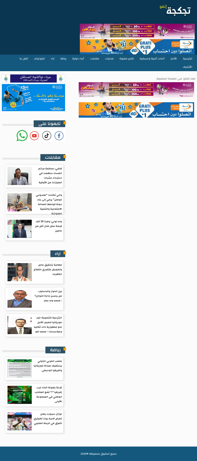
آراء (52, 58)
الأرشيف (187, 66)
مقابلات (94, 58)
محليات (109, 58)
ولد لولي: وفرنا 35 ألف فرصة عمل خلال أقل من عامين (48, 226)
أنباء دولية (78, 58)
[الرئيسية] (158, 11)
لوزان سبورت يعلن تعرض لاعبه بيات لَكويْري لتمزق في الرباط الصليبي (48, 419)
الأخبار (173, 58)
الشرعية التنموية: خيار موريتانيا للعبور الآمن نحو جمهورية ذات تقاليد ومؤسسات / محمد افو (48, 324)
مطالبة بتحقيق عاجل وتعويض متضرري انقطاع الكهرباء (48, 269)
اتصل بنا (23, 58)
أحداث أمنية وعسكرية (152, 58)
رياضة (63, 58)
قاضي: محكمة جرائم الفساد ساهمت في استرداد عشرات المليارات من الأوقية (50, 175)
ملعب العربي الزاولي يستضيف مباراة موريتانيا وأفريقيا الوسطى (48, 366)
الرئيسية (187, 58)
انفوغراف (39, 58)
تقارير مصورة (126, 58)
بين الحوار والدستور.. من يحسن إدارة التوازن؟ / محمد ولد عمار (48, 296)
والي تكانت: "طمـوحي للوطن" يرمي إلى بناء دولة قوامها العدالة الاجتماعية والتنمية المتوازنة (49, 204)
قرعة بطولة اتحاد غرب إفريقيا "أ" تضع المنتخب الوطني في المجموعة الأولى (48, 394)
